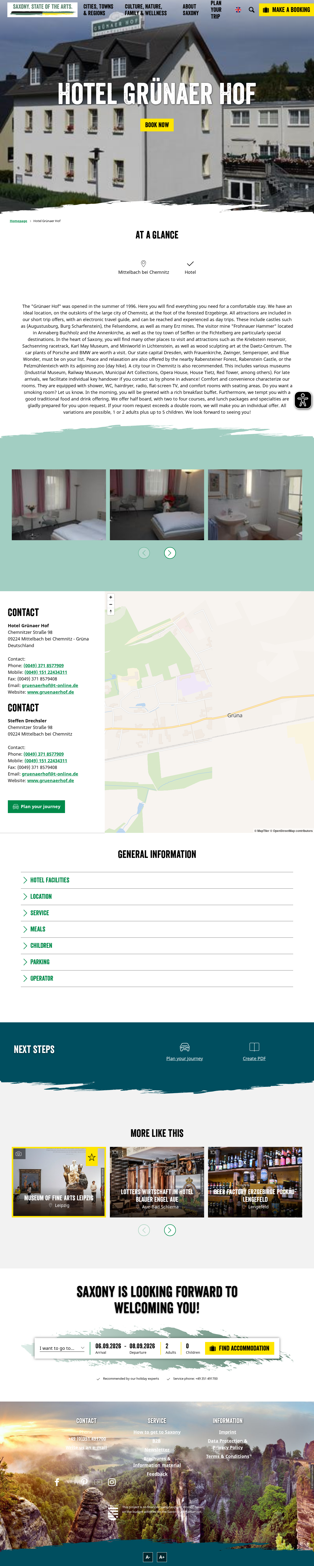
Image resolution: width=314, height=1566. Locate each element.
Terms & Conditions (227, 1456)
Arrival (100, 1352)
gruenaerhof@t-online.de (50, 685)
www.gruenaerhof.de (50, 692)
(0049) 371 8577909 (44, 665)
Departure (138, 1352)
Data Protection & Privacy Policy (228, 1444)
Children (193, 1352)
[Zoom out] (110, 604)
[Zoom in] (110, 597)
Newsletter (157, 1450)
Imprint (227, 1432)
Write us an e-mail (86, 1447)
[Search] (252, 10)
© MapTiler (261, 830)
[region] (209, 712)
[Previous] (144, 553)
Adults (171, 1352)
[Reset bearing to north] (110, 611)
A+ (162, 1557)
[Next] (170, 553)
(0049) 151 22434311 (46, 672)
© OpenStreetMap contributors (291, 830)
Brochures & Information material (157, 1461)
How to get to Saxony (157, 1432)
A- (148, 1557)
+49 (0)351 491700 (86, 1438)
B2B (156, 1441)
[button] (157, 125)
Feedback (157, 1474)
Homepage (18, 221)
